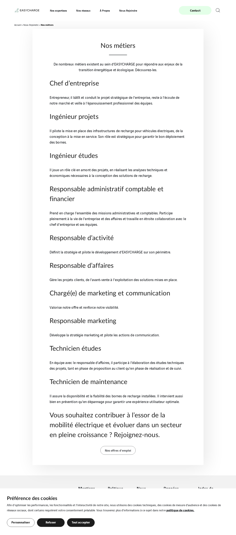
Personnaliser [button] (20, 522)
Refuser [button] (51, 522)
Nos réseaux (83, 10)
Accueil (17, 24)
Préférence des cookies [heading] (32, 498)
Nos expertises (58, 10)
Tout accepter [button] (81, 522)
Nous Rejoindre (128, 10)
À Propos (105, 10)
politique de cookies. (180, 510)
